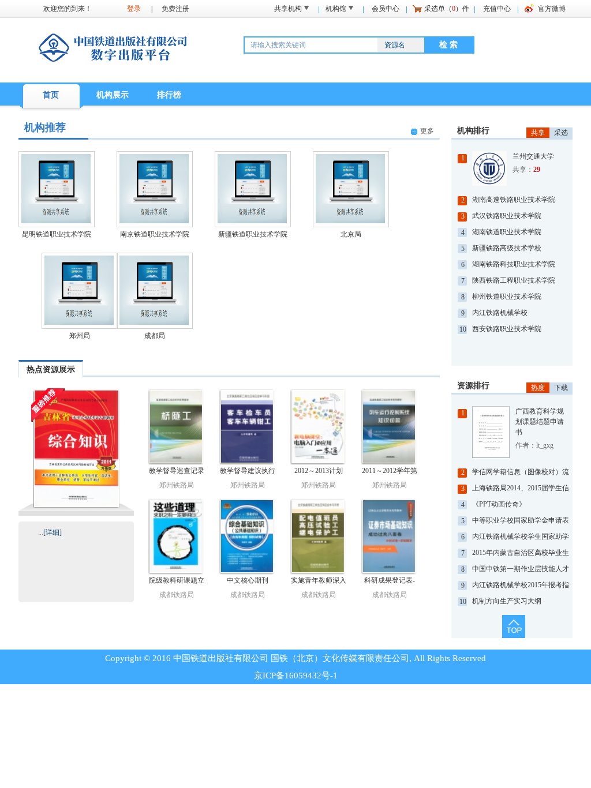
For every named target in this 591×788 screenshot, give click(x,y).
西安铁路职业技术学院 (506, 329)
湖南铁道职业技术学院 (506, 232)
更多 (427, 131)
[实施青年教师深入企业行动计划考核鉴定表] (318, 536)
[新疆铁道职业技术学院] (252, 222)
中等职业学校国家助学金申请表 (520, 520)
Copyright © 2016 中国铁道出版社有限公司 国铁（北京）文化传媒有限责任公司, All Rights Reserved (295, 658)
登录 (134, 9)
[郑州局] (79, 324)
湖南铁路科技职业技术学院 (513, 264)
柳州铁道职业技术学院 (506, 296)
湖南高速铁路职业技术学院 (513, 200)
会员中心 (385, 9)
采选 (561, 133)
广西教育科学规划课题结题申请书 (539, 421)
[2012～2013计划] (318, 427)
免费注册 (175, 9)
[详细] (52, 532)
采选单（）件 (446, 9)
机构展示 (112, 95)
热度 (538, 388)
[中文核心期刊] (247, 536)
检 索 (448, 44)
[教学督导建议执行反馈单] (247, 427)
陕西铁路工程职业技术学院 (513, 280)
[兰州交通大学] (492, 168)
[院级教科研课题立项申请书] (176, 536)
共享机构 (288, 9)
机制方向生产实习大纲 (506, 601)
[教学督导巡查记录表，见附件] (176, 427)
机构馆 (336, 9)
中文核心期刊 (247, 580)
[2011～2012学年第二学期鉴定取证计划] (389, 427)
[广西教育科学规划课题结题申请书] (493, 432)
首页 (51, 95)
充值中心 (497, 9)
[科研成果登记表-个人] (389, 536)
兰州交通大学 (533, 156)
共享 (538, 133)
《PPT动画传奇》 (499, 504)
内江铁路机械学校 (500, 313)
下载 (561, 388)
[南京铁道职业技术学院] (154, 222)
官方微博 (552, 9)
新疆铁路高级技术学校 (506, 248)
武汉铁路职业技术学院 (506, 216)
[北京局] (350, 222)
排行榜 (169, 95)
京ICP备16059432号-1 (296, 675)
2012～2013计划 (318, 471)
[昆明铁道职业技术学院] (56, 222)
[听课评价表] (76, 448)
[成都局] (154, 324)
